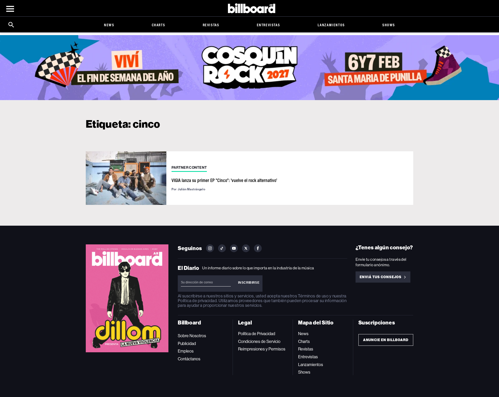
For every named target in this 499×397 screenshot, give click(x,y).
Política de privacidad (197, 300)
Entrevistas (268, 24)
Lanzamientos (331, 24)
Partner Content (189, 167)
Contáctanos (189, 358)
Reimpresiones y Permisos (261, 349)
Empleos (186, 351)
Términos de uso (313, 296)
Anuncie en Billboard (386, 340)
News (109, 24)
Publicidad (187, 343)
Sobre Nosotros (192, 335)
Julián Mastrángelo (191, 189)
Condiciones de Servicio (259, 341)
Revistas (211, 24)
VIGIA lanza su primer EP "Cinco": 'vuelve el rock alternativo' (224, 180)
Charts (158, 24)
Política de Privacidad (256, 333)
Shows (388, 24)
